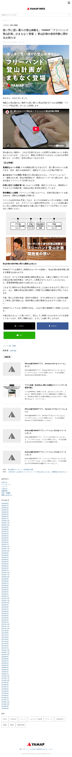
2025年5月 (5, 536)
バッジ (22, 719)
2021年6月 (5, 637)
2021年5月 (5, 639)
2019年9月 (5, 682)
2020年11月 (5, 652)
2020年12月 (5, 650)
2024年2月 (5, 568)
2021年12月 (5, 624)
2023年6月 (5, 585)
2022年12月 (5, 598)
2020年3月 (5, 670)
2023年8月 (5, 581)
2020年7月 (5, 661)
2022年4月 (5, 616)
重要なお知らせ (6, 495)
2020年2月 (5, 672)
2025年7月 (5, 531)
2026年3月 (5, 514)
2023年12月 (5, 572)
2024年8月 (5, 555)
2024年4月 (5, 564)
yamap (13, 350)
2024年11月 (5, 549)
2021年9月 (5, 631)
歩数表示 (60, 719)
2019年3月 (5, 695)
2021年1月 (5, 648)
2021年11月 (5, 626)
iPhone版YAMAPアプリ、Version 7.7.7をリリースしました (46, 410)
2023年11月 (5, 575)
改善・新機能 (12, 346)
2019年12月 (5, 676)
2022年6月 (5, 611)
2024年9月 (5, 553)
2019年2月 (5, 698)
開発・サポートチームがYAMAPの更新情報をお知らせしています (36, 749)
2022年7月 (5, 609)
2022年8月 (5, 607)
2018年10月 (5, 704)
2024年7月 (5, 557)
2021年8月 (5, 633)
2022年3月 (5, 618)
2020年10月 (5, 654)
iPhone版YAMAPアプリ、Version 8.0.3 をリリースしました (45, 364)
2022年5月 (5, 613)
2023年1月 (5, 596)
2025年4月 (5, 538)
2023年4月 (5, 590)
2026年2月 (5, 516)
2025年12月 (5, 521)
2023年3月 (5, 592)
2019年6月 (5, 689)
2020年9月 (5, 657)
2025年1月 (5, 544)
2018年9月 (5, 706)
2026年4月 (5, 512)
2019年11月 (5, 678)
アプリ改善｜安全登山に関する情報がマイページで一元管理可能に (46, 386)
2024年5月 (5, 562)
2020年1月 (5, 674)
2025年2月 (5, 542)
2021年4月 (5, 641)
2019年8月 (5, 685)
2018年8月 (5, 708)
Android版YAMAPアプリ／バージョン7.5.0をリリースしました (45, 453)
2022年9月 (5, 605)
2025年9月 (5, 527)
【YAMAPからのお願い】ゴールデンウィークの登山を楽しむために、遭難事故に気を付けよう (38, 472)
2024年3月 (5, 566)
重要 (12, 725)
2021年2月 (5, 646)
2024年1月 (5, 570)
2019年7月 (5, 687)
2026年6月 (5, 508)
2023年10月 (5, 577)
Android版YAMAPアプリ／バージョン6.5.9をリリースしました (45, 431)
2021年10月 (5, 629)
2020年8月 (5, 659)
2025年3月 (5, 540)
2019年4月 (5, 693)
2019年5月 (5, 691)
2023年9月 (5, 579)
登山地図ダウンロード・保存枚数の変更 (20, 469)
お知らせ (4, 482)
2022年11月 (5, 600)
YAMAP (13, 719)
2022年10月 (5, 603)
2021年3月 (5, 644)
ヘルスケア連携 (35, 719)
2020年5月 (5, 665)
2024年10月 (5, 551)
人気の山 (4, 489)
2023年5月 (5, 588)
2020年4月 (5, 667)
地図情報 (4, 491)
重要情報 (21, 725)
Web (5, 719)
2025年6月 (5, 534)
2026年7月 (5, 506)
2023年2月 (5, 594)
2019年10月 (5, 680)
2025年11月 (5, 523)
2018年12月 (5, 702)
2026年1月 (5, 518)
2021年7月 (5, 635)
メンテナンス (5, 484)
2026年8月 (5, 503)
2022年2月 (5, 620)
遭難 (5, 725)
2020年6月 (5, 663)
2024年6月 (5, 559)
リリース (5, 346)
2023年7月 (5, 583)
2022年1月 (5, 622)
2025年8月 (5, 529)
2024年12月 (5, 547)
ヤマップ (49, 719)
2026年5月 (5, 510)
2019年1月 (5, 700)
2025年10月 (5, 525)
